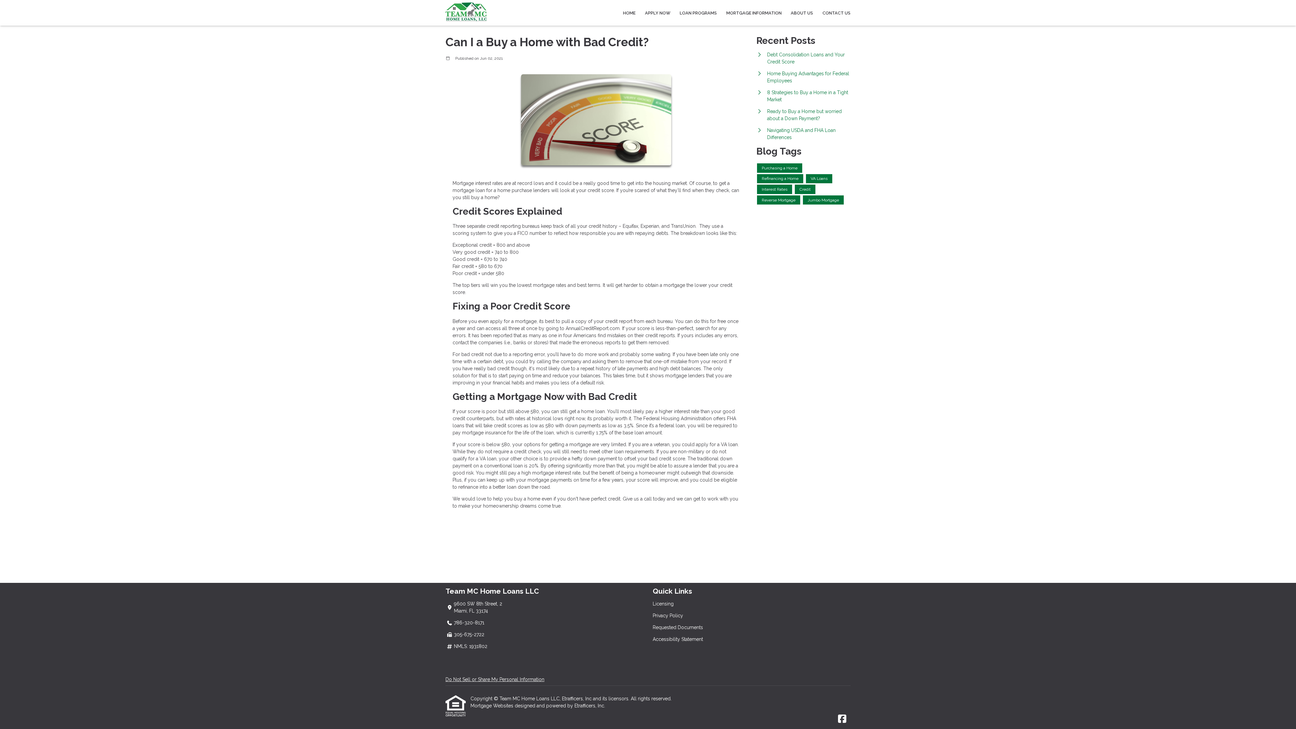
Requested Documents (678, 627)
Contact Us (836, 13)
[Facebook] (842, 719)
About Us (802, 13)
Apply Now (657, 13)
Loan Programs (698, 13)
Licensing (663, 603)
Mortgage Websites (492, 705)
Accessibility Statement (678, 639)
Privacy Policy (668, 615)
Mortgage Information (754, 13)
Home (629, 13)
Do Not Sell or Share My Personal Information (495, 679)
